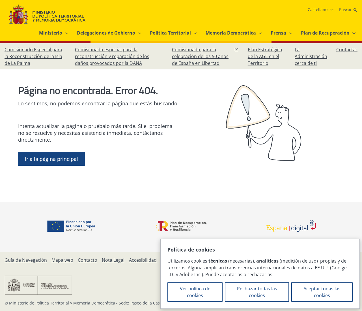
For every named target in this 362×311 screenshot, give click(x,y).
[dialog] (260, 274)
